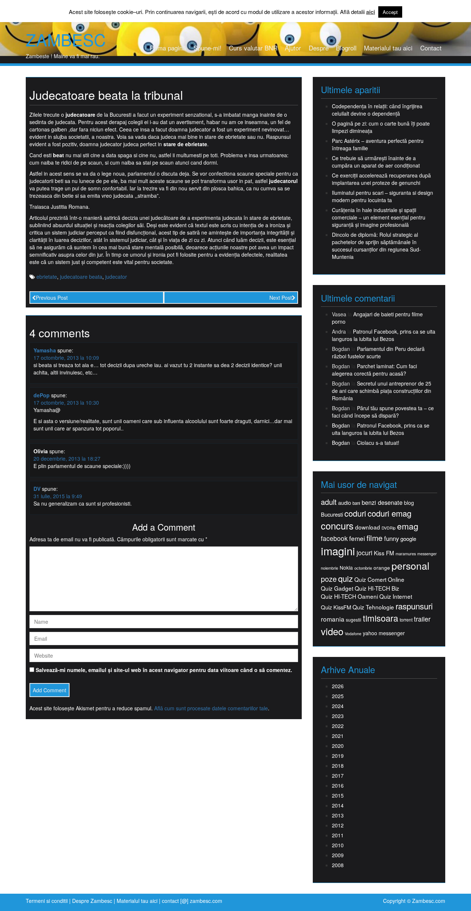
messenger (427, 553)
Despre (319, 47)
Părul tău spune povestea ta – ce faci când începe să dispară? (383, 411)
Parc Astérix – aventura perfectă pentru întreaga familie (378, 144)
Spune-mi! (208, 47)
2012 (338, 825)
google (408, 538)
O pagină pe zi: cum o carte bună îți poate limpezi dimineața (381, 127)
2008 (338, 865)
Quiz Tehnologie (373, 607)
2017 (338, 775)
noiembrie (329, 568)
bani (356, 503)
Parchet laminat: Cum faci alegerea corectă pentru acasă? (374, 369)
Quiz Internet (395, 596)
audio (344, 502)
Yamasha (44, 350)
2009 (338, 855)
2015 (338, 795)
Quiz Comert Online (379, 579)
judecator (116, 276)
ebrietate (46, 276)
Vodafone (353, 633)
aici (370, 12)
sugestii (353, 619)
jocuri (364, 552)
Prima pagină (168, 47)
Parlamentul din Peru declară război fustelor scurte (378, 352)
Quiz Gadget (337, 588)
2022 (338, 725)
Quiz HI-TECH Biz (377, 588)
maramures (406, 553)
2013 (338, 815)
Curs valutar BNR (253, 47)
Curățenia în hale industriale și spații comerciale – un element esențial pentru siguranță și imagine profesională (378, 217)
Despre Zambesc (92, 900)
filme (374, 537)
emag (407, 526)
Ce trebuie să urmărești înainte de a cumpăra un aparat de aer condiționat (376, 161)
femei (357, 538)
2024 (338, 706)
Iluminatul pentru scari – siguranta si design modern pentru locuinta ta (382, 196)
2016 (338, 785)
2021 (338, 735)
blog (409, 502)
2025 (338, 696)
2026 (338, 686)
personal (410, 566)
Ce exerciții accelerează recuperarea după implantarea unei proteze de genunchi (381, 179)
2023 (338, 716)
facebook (334, 538)
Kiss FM (384, 553)
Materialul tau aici (388, 47)
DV (36, 488)
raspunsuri (414, 606)
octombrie (363, 568)
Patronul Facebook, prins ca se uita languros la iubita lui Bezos (383, 335)
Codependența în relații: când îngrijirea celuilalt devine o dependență (377, 109)
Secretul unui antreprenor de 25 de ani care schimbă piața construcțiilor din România (381, 391)
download (367, 527)
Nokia (346, 567)
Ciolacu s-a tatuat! (378, 442)
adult (329, 502)
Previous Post (52, 297)
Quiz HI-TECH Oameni (349, 596)
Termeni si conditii (47, 900)
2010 (338, 845)
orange (381, 567)
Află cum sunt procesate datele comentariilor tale (211, 708)
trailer (422, 618)
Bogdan (341, 425)
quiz (345, 578)
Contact (431, 47)
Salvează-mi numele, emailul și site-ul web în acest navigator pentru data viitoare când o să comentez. (164, 669)
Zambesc (66, 39)
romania (332, 619)
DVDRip (389, 528)
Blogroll (346, 47)
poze (329, 579)
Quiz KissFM (336, 607)
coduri (355, 513)
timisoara (380, 618)
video (332, 631)
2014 (338, 805)
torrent (406, 620)
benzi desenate (382, 502)
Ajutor (293, 47)
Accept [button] (390, 11)
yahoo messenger (384, 633)
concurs (337, 525)
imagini (338, 550)
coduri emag (389, 513)
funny (391, 538)
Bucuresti (332, 514)
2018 (338, 765)
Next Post (280, 297)
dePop (41, 395)
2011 (338, 835)
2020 (338, 745)
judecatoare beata (81, 276)
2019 (338, 755)
